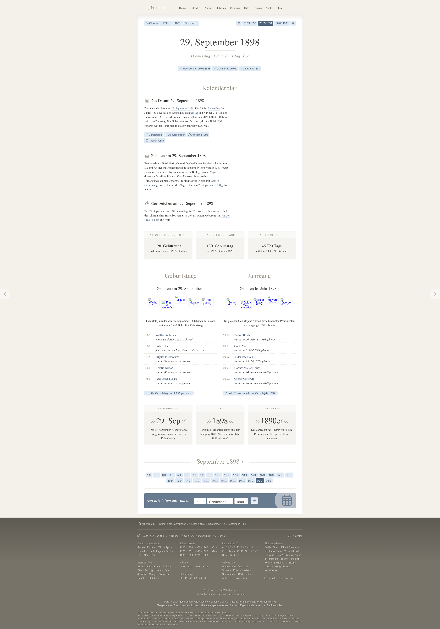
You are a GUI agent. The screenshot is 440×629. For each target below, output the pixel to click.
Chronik (208, 8)
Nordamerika (229, 574)
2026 (182, 566)
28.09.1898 (250, 23)
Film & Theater (289, 547)
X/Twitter (272, 578)
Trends (174, 536)
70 (200, 578)
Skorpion (164, 574)
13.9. (245, 475)
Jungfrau (142, 574)
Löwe (166, 570)
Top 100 (159, 536)
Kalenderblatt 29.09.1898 (196, 68)
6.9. (187, 475)
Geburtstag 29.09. (226, 68)
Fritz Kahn (162, 346)
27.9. (242, 480)
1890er (166, 23)
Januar (141, 547)
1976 (197, 547)
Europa (237, 570)
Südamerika (244, 574)
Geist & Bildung (284, 555)
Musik (287, 551)
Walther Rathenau (166, 335)
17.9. (280, 475)
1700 (197, 555)
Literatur (269, 555)
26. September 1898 (209, 185)
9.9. (210, 475)
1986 (190, 547)
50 (190, 578)
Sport (276, 547)
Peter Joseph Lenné (166, 379)
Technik (285, 558)
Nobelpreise (271, 570)
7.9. (194, 475)
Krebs (158, 570)
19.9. (170, 480)
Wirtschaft (291, 562)
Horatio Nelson (164, 368)
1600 (205, 555)
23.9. (206, 480)
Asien (246, 570)
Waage (216, 211)
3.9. (164, 475)
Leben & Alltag (273, 566)
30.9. (269, 480)
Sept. (168, 551)
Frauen (286, 566)
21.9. (188, 480)
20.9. (179, 480)
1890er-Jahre (156, 140)
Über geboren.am (205, 594)
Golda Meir (241, 346)
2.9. (157, 475)
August (159, 551)
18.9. (289, 475)
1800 (190, 555)
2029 (205, 566)
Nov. (146, 555)
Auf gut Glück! (203, 536)
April (168, 547)
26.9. (233, 480)
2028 (197, 566)
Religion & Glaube (274, 562)
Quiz (279, 8)
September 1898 (217, 461)
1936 (205, 551)
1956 (182, 551)
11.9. (227, 475)
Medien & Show (273, 551)
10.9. (218, 475)
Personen (235, 8)
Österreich (243, 566)
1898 (177, 23)
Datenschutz (223, 594)
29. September (179, 108)
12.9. (236, 475)
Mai (139, 551)
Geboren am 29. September (179, 288)
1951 (190, 551)
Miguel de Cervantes (167, 357)
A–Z (245, 578)
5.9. (179, 475)
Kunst (295, 551)
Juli (152, 551)
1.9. (149, 475)
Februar (151, 547)
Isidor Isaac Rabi (244, 357)
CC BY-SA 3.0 (285, 621)
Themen (257, 8)
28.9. (251, 480)
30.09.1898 (281, 23)
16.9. (271, 475)
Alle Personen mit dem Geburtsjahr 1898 (251, 393)
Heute (182, 8)
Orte (246, 8)
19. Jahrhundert (177, 523)
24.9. (215, 480)
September (191, 23)
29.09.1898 (265, 23)
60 (195, 578)
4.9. (172, 475)
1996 (182, 547)
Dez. (153, 555)
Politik (268, 547)
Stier (140, 570)
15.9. (262, 475)
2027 (190, 566)
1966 (205, 547)
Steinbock (153, 578)
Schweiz (226, 570)
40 (186, 578)
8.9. (202, 475)
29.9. (260, 480)
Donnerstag (200, 55)
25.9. (224, 480)
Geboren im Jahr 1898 (258, 288)
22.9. (197, 480)
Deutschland (229, 566)
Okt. (140, 555)
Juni (146, 551)
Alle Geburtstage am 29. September (170, 393)
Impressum (238, 594)
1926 (213, 551)
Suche (269, 8)
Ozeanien (235, 578)
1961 (213, 547)
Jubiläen (221, 8)
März (160, 547)
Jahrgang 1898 (251, 68)
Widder (167, 566)
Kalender (195, 8)
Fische (157, 566)
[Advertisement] (270, 149)
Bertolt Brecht (242, 335)
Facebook (287, 578)
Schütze (142, 578)
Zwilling (149, 570)
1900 (182, 555)
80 (205, 578)
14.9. (253, 475)
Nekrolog (297, 536)
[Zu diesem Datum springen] (254, 500)
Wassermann (145, 566)
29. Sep (168, 420)
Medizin (295, 558)
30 (181, 578)
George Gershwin (244, 379)
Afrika (225, 578)
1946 (197, 551)
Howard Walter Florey (247, 368)
